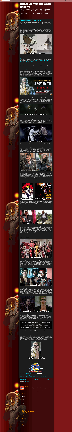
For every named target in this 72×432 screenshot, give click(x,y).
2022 (22, 403)
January (23, 419)
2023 (22, 402)
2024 (22, 400)
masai (49, 375)
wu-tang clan (42, 376)
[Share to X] (39, 373)
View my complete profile (24, 393)
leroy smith (45, 375)
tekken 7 (34, 376)
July (22, 414)
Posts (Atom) (27, 381)
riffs (28, 376)
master (21, 376)
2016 (22, 424)
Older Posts (49, 379)
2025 (22, 399)
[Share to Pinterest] (41, 373)
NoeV (27, 386)
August (23, 410)
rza (30, 376)
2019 (22, 407)
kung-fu (42, 375)
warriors (37, 376)
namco (24, 376)
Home (36, 379)
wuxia (45, 376)
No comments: (32, 373)
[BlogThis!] (38, 373)
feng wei (38, 375)
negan (26, 376)
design (32, 375)
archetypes (29, 375)
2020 (22, 406)
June (23, 415)
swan (32, 376)
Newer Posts (23, 379)
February (23, 418)
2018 (22, 421)
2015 (22, 425)
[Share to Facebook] (40, 373)
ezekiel (35, 375)
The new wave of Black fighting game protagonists (30, 20)
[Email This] (37, 373)
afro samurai (25, 375)
